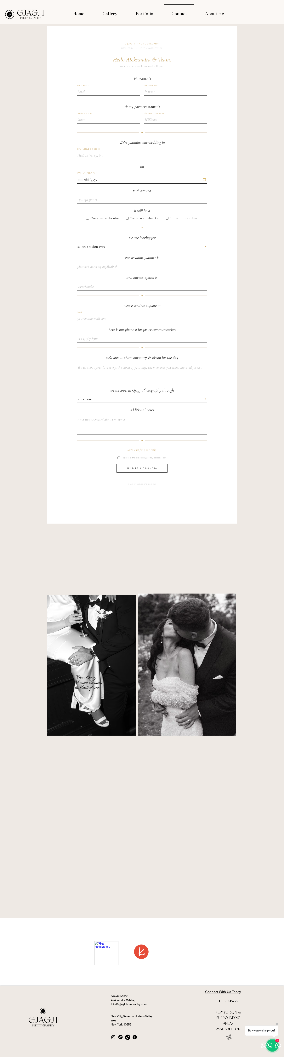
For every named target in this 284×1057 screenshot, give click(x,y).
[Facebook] (134, 1037)
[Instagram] (113, 1037)
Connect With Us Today (223, 992)
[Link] (120, 1037)
